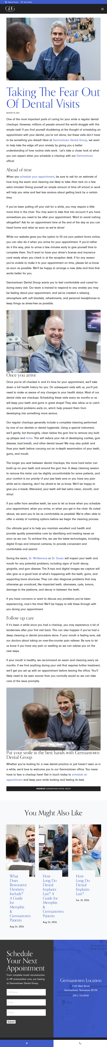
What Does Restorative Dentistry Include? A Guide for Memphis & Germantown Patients (17, 898)
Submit (11, 1021)
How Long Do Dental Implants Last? (83, 885)
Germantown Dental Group (70, 140)
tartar (29, 438)
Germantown (85, 156)
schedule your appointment (37, 176)
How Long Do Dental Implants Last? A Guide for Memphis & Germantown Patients (50, 896)
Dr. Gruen (58, 558)
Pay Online (27, 2)
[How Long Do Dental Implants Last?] (86, 850)
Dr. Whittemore (38, 558)
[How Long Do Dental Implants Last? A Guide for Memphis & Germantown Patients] (53, 850)
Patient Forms (12, 2)
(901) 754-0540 (81, 995)
